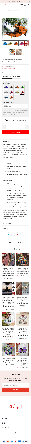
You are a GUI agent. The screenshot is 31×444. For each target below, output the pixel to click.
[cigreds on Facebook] (15, 433)
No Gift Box (16, 76)
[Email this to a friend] (22, 234)
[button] (15, 83)
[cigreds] (3, 5)
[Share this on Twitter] (8, 234)
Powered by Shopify (16, 437)
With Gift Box (7, 76)
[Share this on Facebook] (13, 234)
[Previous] (3, 32)
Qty (3, 123)
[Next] (28, 32)
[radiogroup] (15, 92)
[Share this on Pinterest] (17, 234)
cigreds (8, 437)
